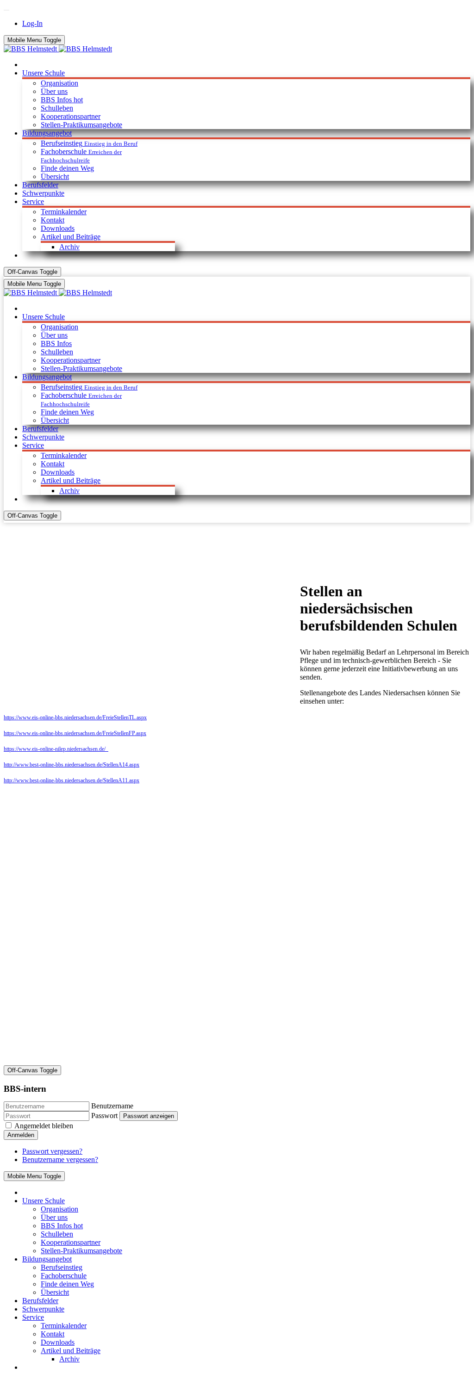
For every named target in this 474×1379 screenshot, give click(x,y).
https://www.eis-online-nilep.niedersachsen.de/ (56, 749)
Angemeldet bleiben (43, 1126)
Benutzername (112, 1106)
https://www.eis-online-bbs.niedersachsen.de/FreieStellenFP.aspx (75, 733)
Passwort (104, 1115)
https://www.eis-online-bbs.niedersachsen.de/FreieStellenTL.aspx (75, 717)
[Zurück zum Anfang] (6, 10)
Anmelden (20, 1135)
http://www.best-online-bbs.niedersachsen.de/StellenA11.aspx (71, 780)
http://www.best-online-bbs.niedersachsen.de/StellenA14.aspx (71, 764)
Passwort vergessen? (52, 1151)
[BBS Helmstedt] (58, 49)
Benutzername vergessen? (60, 1159)
